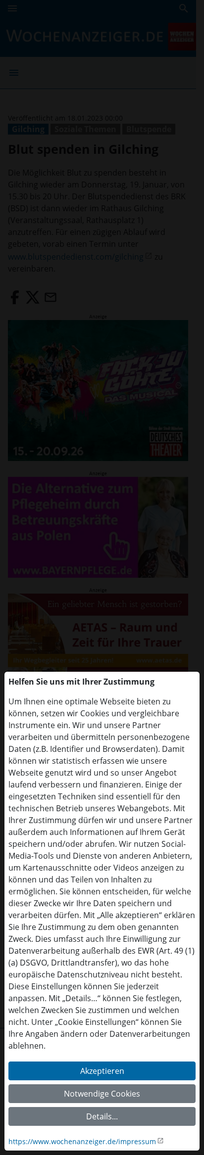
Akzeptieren (102, 1070)
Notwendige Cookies (102, 1093)
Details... (102, 1116)
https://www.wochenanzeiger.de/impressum (82, 1141)
